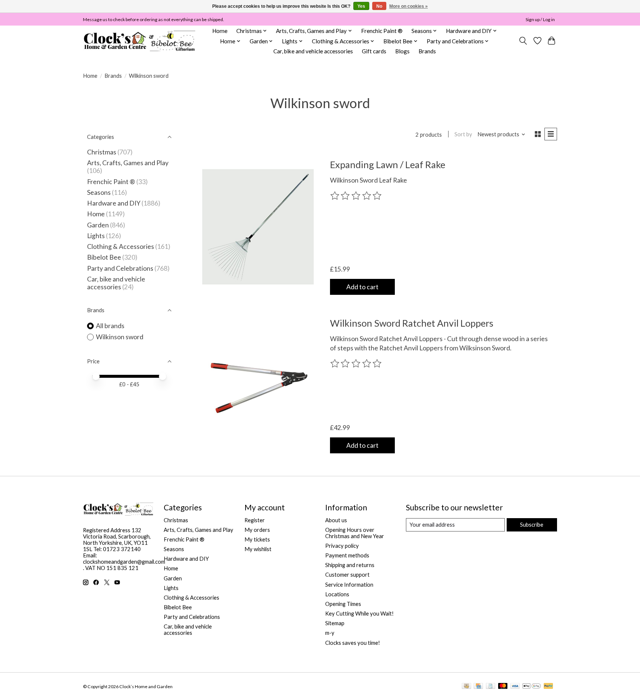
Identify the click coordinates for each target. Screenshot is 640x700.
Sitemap (334, 623)
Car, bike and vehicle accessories (313, 51)
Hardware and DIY (113, 203)
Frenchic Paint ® (382, 30)
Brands (427, 51)
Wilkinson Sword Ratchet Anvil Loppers (411, 323)
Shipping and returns (349, 565)
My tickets (257, 539)
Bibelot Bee (104, 257)
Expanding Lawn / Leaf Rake (387, 164)
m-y (329, 633)
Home (219, 30)
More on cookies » (408, 6)
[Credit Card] (478, 686)
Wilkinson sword (119, 337)
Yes (361, 6)
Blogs (402, 51)
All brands (110, 326)
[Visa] (515, 686)
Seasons (99, 192)
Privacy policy (342, 546)
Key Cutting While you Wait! (359, 613)
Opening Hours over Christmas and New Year (354, 533)
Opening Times (343, 604)
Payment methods (347, 555)
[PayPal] (548, 686)
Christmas (101, 152)
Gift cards (374, 51)
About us (336, 520)
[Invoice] (490, 686)
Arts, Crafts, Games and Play (128, 163)
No (379, 6)
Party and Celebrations (120, 268)
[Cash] (466, 686)
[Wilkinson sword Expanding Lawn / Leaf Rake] (258, 227)
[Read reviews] (356, 196)
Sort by (463, 134)
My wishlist (257, 549)
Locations (337, 594)
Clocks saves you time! (352, 643)
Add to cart (362, 287)
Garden (98, 225)
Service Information (349, 584)
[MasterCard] (503, 686)
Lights (96, 236)
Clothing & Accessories (120, 246)
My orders (257, 530)
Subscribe (531, 524)
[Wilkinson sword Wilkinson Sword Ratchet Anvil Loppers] (258, 385)
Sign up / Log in (540, 19)
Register (254, 520)
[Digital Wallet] (532, 686)
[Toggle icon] (523, 40)
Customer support (347, 574)
